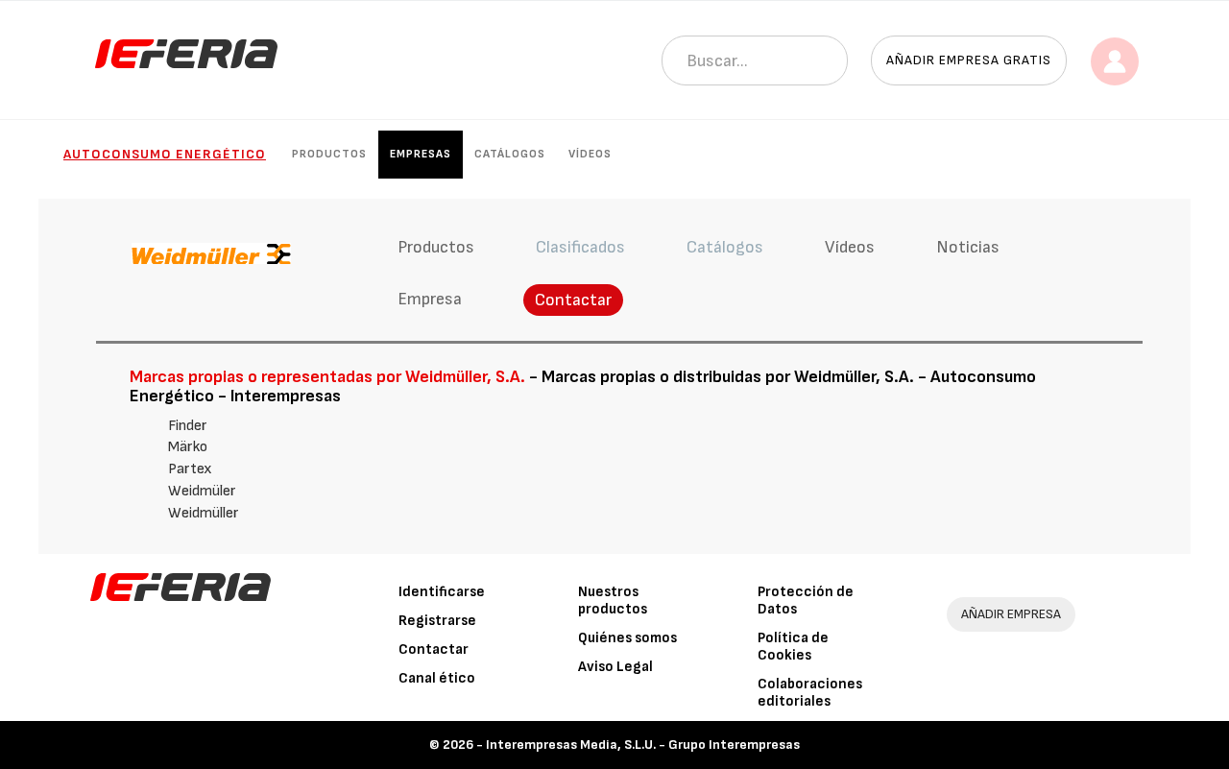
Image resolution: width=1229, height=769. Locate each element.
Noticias (968, 247)
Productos (329, 154)
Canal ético (436, 678)
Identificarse (441, 592)
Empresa (430, 299)
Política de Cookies (793, 646)
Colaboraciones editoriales (810, 692)
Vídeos (590, 154)
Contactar (573, 300)
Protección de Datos (806, 600)
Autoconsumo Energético (164, 154)
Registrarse (437, 621)
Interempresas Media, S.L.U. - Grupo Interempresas (643, 744)
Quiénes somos (627, 638)
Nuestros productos (612, 600)
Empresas (420, 154)
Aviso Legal (615, 667)
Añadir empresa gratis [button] (968, 60)
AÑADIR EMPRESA (1011, 614)
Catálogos (509, 154)
